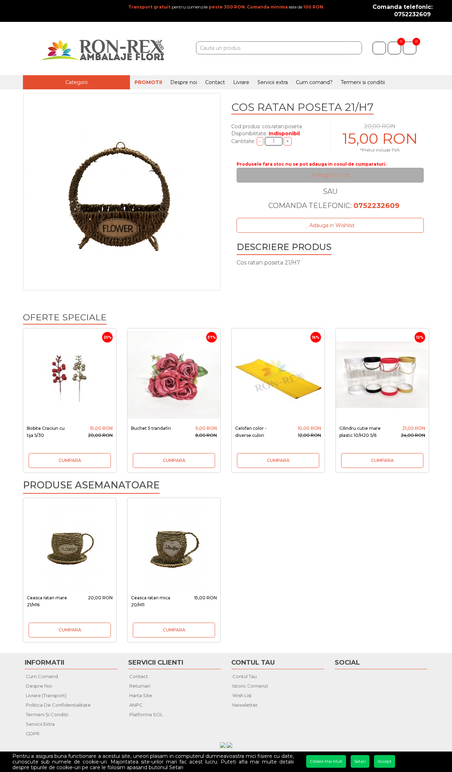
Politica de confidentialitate (58, 705)
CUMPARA (70, 460)
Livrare (241, 82)
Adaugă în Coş (330, 175)
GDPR (33, 733)
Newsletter (245, 705)
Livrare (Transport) (46, 695)
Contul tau (244, 676)
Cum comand (42, 676)
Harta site (140, 695)
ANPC (136, 705)
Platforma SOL (146, 714)
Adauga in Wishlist (331, 225)
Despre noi (183, 82)
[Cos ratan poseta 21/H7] (122, 192)
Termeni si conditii (363, 82)
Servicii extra (272, 82)
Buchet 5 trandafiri (151, 428)
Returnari (139, 686)
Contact (215, 82)
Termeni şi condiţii (47, 714)
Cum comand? (314, 82)
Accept (384, 761)
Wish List (242, 695)
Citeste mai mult (326, 761)
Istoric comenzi (250, 686)
